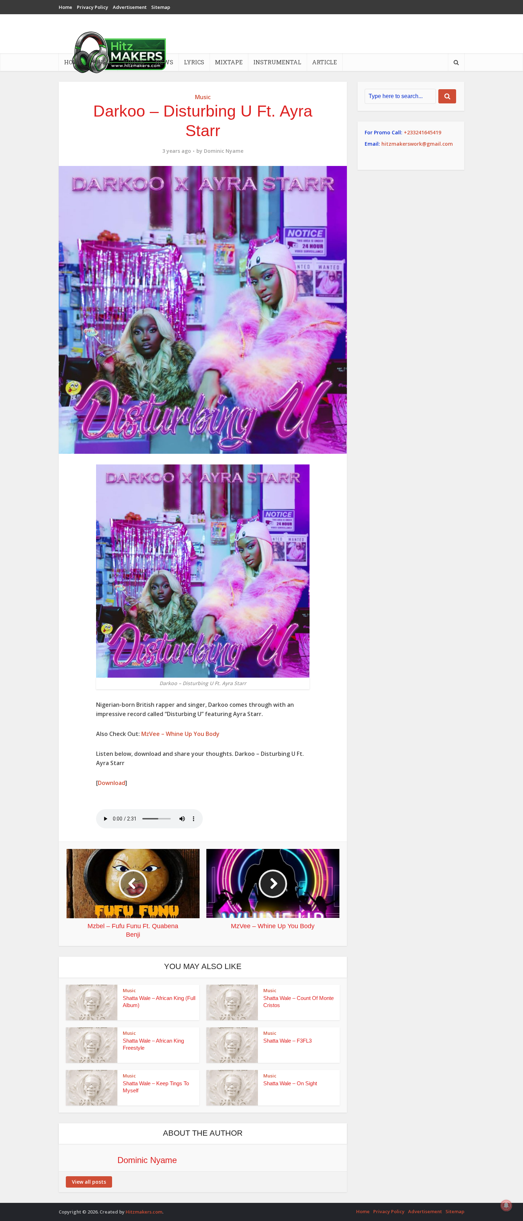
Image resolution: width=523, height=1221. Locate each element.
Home (65, 7)
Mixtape (229, 62)
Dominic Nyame (223, 151)
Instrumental (277, 62)
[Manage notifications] (506, 1205)
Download (111, 783)
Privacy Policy (92, 7)
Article (324, 62)
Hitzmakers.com (144, 1212)
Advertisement (130, 7)
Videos (133, 62)
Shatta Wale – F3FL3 (287, 1041)
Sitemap (160, 7)
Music (102, 62)
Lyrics (194, 62)
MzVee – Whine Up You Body (180, 734)
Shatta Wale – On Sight (290, 1083)
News (164, 62)
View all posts (89, 1181)
